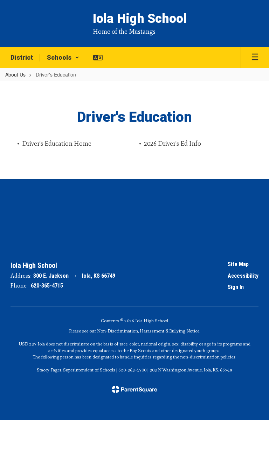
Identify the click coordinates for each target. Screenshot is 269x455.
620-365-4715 (47, 285)
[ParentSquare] (134, 389)
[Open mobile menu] (255, 57)
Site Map (238, 264)
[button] (63, 57)
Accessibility (243, 275)
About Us (15, 74)
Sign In (236, 287)
